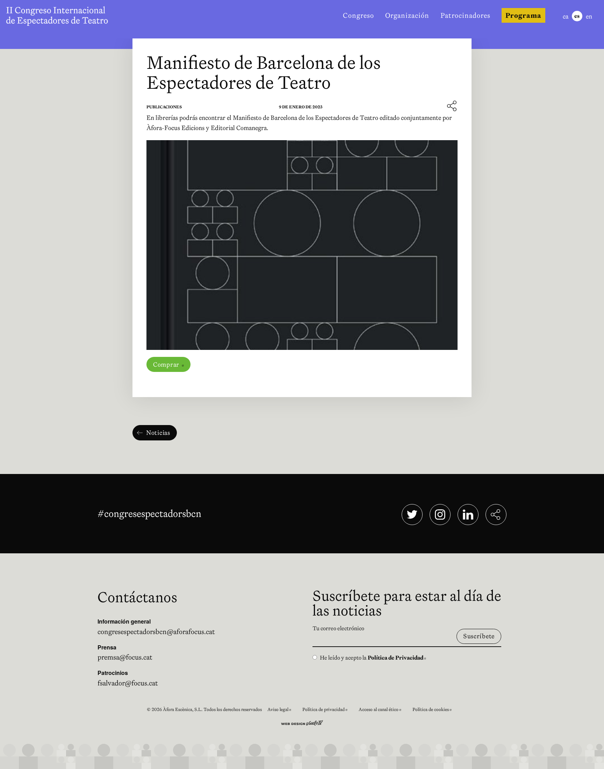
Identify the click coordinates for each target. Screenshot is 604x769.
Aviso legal (282, 710)
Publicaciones (164, 107)
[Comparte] (452, 106)
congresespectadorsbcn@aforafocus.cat (156, 632)
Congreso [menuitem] (358, 15)
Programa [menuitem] (523, 15)
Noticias (158, 432)
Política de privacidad (327, 710)
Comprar (171, 364)
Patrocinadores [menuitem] (465, 15)
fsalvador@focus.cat (128, 683)
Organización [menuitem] (407, 15)
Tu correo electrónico (338, 628)
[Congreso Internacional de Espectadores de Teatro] (59, 15)
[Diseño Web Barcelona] (302, 722)
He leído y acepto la (373, 657)
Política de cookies (434, 710)
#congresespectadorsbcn (151, 513)
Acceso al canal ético (383, 710)
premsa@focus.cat (125, 657)
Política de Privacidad (397, 657)
